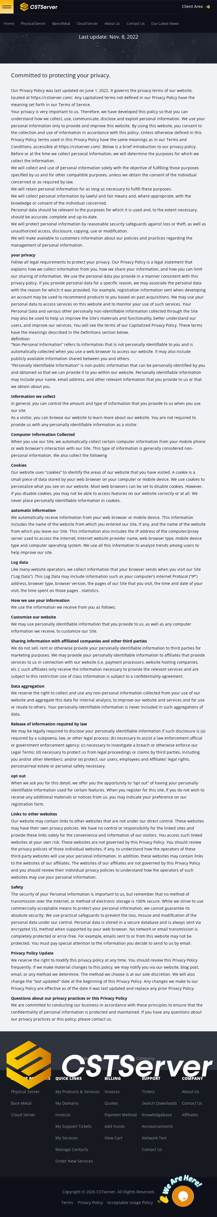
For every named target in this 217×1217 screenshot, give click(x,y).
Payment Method (121, 1114)
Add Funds (115, 1126)
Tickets (148, 1091)
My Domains (67, 1103)
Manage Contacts (71, 1149)
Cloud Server (87, 23)
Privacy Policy (90, 1202)
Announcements (157, 1126)
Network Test (154, 1138)
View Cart (113, 1138)
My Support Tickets (73, 1126)
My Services (66, 1138)
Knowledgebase (157, 1114)
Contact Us (136, 23)
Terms (67, 1202)
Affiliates (190, 1114)
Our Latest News (165, 23)
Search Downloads (159, 1103)
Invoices (63, 1114)
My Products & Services (77, 1091)
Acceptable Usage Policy (130, 1202)
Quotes (111, 1103)
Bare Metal (61, 23)
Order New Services (74, 1161)
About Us (112, 23)
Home (9, 23)
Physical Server (33, 23)
